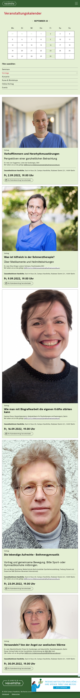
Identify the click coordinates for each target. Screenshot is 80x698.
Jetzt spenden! (61, 688)
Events (4, 87)
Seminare (6, 69)
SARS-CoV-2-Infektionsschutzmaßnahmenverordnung (42, 165)
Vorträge (5, 73)
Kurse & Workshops (10, 80)
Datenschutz (16, 694)
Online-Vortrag (8, 84)
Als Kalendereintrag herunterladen (19, 180)
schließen (79, 676)
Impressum (5, 694)
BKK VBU (48, 651)
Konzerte (5, 77)
